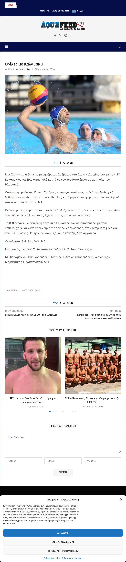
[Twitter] (60, 35)
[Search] (119, 47)
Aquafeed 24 (23, 69)
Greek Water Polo (31, 290)
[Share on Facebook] (60, 162)
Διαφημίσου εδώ (60, 11)
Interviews (44, 11)
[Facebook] (55, 35)
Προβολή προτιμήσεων (63, 551)
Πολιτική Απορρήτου (71, 558)
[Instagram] (65, 35)
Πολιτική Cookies (52, 558)
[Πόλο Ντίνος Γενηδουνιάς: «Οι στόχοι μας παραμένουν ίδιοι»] (33, 365)
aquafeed (12, 290)
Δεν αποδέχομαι (63, 541)
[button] (121, 499)
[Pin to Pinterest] (68, 162)
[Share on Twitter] (64, 162)
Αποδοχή (63, 532)
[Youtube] (71, 35)
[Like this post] (57, 162)
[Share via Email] (71, 162)
